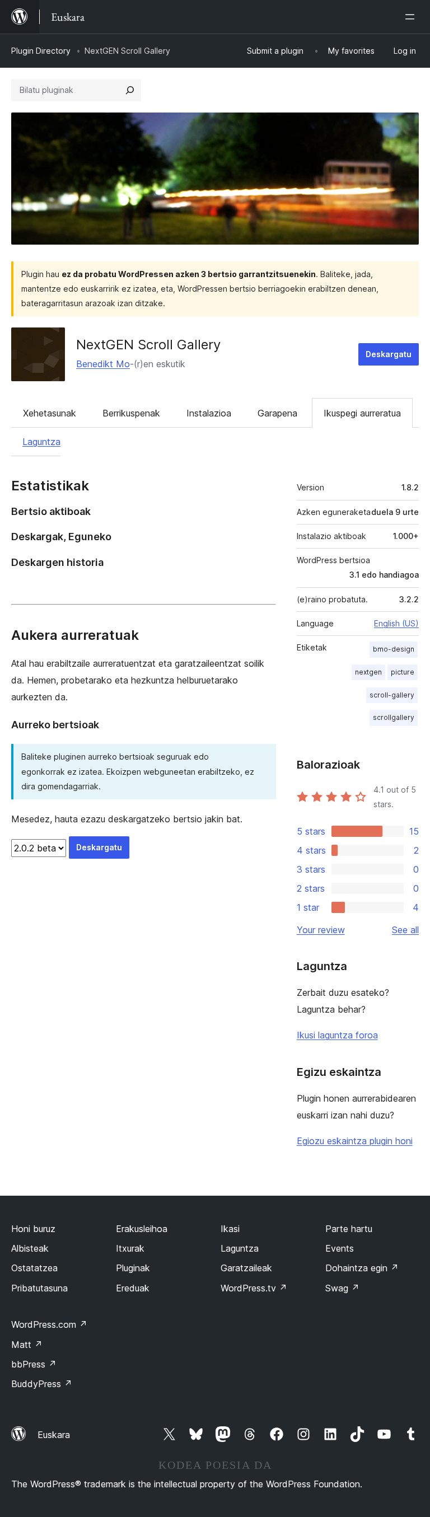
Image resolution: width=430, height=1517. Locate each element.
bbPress (34, 1364)
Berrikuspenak (131, 413)
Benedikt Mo (103, 363)
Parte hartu (348, 1228)
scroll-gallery (392, 695)
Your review (321, 929)
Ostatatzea (34, 1267)
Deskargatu (389, 354)
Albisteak (30, 1248)
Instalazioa (208, 413)
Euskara (54, 1434)
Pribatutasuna (39, 1288)
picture (402, 672)
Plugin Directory (41, 50)
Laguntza (41, 441)
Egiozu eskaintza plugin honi (355, 1140)
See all (405, 929)
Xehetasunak (49, 413)
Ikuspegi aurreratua (362, 413)
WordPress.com (49, 1324)
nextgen (368, 672)
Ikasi (230, 1228)
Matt (27, 1344)
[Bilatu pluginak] (130, 90)
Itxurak (130, 1248)
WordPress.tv (254, 1288)
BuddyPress (41, 1383)
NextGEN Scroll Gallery (148, 344)
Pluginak (133, 1267)
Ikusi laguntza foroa (337, 1035)
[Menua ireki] (412, 17)
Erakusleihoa (141, 1228)
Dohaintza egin (362, 1267)
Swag (342, 1288)
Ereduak (132, 1288)
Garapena (277, 413)
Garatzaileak (246, 1267)
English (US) (396, 623)
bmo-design (393, 649)
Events (339, 1248)
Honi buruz (33, 1228)
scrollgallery (393, 717)
